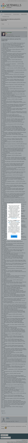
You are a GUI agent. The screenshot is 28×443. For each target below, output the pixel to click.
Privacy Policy (14, 218)
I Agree (14, 236)
